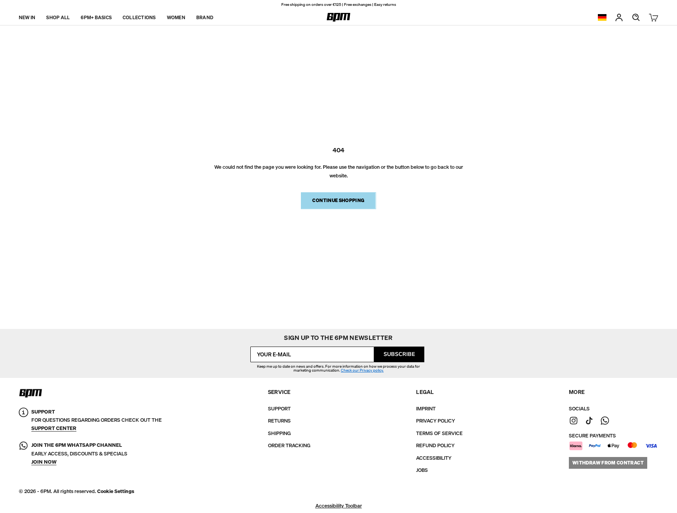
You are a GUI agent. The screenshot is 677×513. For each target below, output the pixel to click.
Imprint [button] (426, 408)
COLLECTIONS (139, 17)
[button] (115, 491)
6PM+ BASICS (96, 17)
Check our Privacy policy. (362, 370)
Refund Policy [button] (435, 445)
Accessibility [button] (433, 458)
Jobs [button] (422, 470)
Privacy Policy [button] (435, 420)
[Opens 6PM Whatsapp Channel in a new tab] (23, 453)
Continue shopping (338, 200)
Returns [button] (279, 420)
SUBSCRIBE (399, 354)
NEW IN (27, 17)
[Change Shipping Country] (602, 17)
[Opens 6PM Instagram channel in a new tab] (573, 420)
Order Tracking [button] (289, 445)
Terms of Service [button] (439, 433)
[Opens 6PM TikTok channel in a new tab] (589, 420)
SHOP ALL (58, 17)
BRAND (204, 17)
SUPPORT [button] (279, 408)
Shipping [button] (279, 433)
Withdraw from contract (608, 463)
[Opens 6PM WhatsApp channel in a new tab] (605, 420)
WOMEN (176, 17)
